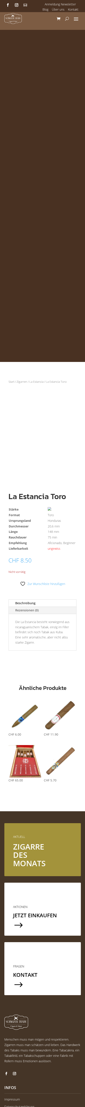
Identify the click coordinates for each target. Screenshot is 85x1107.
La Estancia (36, 382)
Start (11, 382)
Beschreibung (25, 603)
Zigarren (22, 382)
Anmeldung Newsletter (60, 4)
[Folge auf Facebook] (7, 5)
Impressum (12, 1099)
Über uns (58, 9)
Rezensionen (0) (27, 610)
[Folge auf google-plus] (25, 5)
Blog (45, 9)
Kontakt (73, 9)
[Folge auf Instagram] (16, 5)
